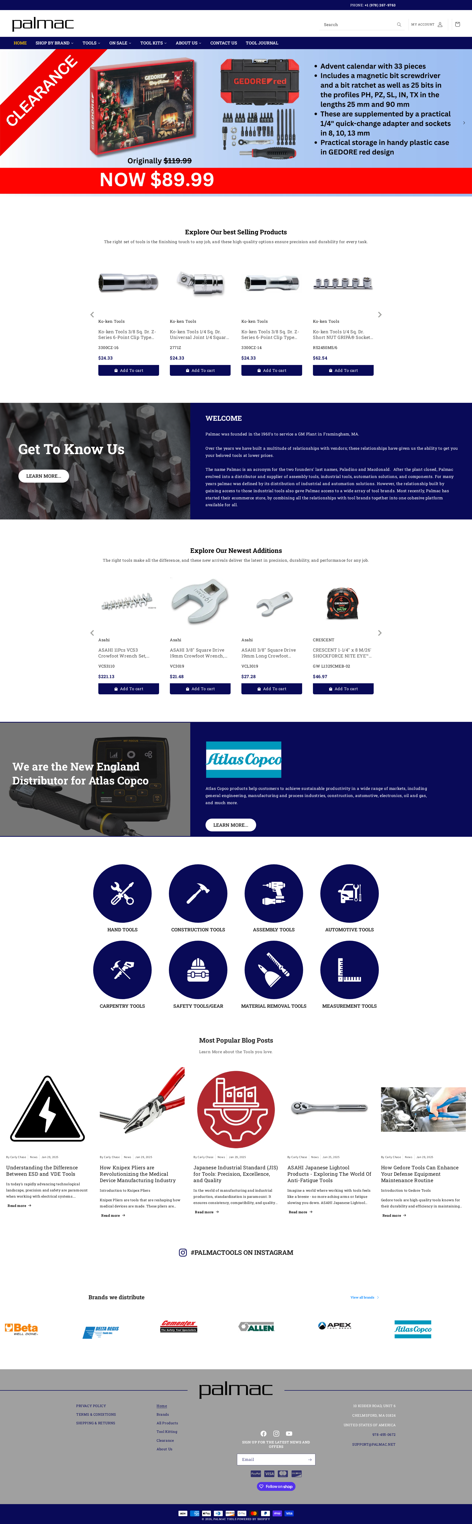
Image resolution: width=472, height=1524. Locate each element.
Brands (163, 1414)
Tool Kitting (167, 1431)
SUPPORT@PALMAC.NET (374, 1444)
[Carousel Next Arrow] (464, 123)
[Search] (399, 24)
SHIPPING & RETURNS (95, 1423)
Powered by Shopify (253, 1519)
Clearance (165, 1440)
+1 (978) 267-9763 (380, 5)
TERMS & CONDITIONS (96, 1414)
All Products (167, 1423)
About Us (165, 1449)
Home (162, 1405)
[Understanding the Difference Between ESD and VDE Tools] (48, 1109)
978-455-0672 (384, 1434)
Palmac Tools (224, 1519)
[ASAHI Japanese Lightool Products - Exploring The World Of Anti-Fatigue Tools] (329, 1109)
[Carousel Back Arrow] (8, 123)
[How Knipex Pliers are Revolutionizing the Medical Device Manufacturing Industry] (142, 1109)
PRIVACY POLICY (91, 1405)
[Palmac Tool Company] (236, 1390)
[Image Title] (122, 893)
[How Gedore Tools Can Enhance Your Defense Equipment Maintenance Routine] (423, 1109)
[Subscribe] (309, 1460)
